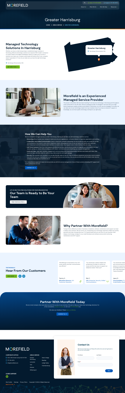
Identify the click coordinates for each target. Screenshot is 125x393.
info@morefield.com (12, 363)
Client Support (11, 373)
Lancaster (32, 362)
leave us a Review (70, 310)
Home (48, 25)
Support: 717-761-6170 (111, 3)
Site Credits (9, 382)
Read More (10, 276)
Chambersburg (46, 365)
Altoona (32, 367)
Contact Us (30, 167)
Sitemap (16, 382)
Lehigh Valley (45, 363)
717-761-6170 (10, 360)
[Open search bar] (84, 3)
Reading (44, 360)
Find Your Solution (18, 202)
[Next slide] (23, 276)
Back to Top (9, 384)
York (31, 364)
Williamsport (33, 370)
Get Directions (12, 67)
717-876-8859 (74, 306)
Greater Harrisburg (33, 358)
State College (45, 357)
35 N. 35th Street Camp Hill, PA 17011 (17, 357)
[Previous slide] (20, 276)
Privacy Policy (23, 382)
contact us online (59, 306)
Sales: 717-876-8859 (95, 3)
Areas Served (57, 25)
